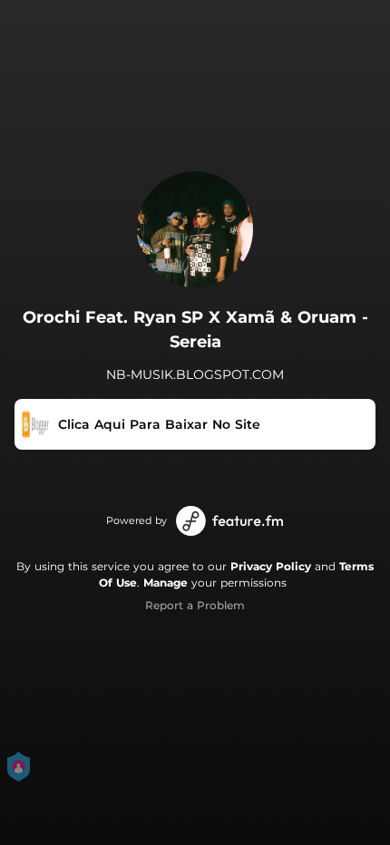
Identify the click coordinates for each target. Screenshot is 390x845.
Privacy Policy (270, 566)
